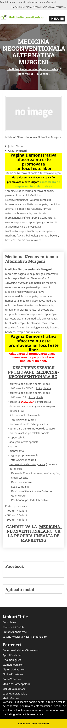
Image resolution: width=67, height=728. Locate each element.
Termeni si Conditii (13, 626)
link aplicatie (43, 388)
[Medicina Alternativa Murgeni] (33, 113)
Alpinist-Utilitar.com (14, 669)
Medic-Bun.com (12, 698)
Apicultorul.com (12, 655)
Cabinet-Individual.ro (15, 693)
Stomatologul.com (13, 664)
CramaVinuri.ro (12, 679)
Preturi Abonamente (15, 631)
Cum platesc (10, 622)
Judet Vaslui (25, 73)
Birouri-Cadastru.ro (14, 688)
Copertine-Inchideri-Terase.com (21, 650)
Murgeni (42, 73)
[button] (57, 18)
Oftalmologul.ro (12, 659)
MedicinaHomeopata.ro (17, 683)
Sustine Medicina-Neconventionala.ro (25, 636)
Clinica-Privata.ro (13, 674)
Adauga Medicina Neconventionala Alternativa (39, 7)
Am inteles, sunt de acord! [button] (33, 723)
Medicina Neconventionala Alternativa (32, 69)
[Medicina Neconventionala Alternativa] (22, 17)
